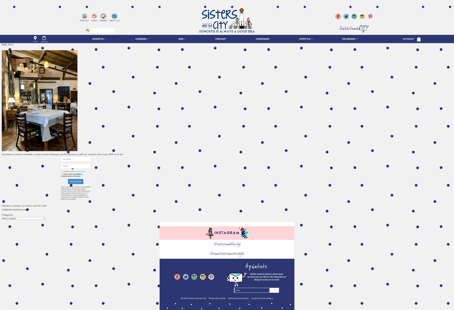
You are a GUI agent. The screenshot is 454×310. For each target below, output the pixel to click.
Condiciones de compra (262, 298)
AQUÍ (86, 193)
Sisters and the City (197, 298)
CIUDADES (141, 39)
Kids (181, 39)
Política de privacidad (238, 298)
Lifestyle (305, 39)
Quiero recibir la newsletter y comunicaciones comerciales (72, 175)
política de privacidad (77, 171)
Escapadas (349, 39)
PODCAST (220, 39)
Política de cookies (217, 298)
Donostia (98, 39)
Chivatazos (262, 39)
